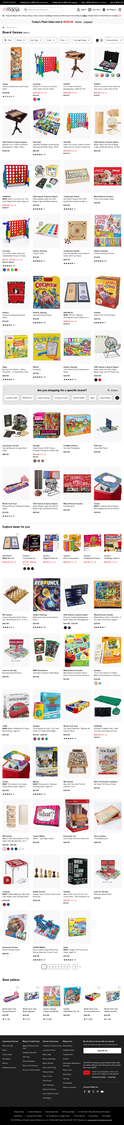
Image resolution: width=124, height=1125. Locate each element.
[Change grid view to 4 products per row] (97, 40)
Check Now (112, 1077)
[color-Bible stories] (99, 683)
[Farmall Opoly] (77, 483)
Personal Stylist (48, 1072)
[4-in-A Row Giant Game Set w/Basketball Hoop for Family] (16, 231)
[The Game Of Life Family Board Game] (77, 347)
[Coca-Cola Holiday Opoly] (108, 176)
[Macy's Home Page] (10, 9)
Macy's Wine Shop (49, 1067)
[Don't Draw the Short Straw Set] (77, 816)
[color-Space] (46, 738)
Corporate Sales (68, 1050)
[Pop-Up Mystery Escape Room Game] (16, 425)
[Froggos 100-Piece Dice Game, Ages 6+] (77, 927)
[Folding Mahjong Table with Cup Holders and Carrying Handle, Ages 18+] (16, 871)
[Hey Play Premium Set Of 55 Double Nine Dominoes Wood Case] (77, 176)
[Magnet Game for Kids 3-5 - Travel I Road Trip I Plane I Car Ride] (52, 543)
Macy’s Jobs (67, 1070)
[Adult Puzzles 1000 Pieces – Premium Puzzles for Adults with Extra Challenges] (47, 425)
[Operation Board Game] (47, 292)
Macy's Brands (48, 1063)
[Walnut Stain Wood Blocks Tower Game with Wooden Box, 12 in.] (16, 816)
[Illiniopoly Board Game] (108, 871)
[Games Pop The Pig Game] (108, 292)
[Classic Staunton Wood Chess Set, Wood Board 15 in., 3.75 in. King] (16, 594)
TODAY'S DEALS (9, 2)
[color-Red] (16, 269)
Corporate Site (68, 1054)
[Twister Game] (47, 231)
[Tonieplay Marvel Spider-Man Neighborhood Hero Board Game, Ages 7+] (108, 483)
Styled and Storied (69, 1087)
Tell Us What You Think (50, 1094)
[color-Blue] (4, 269)
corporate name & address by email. (99, 1120)
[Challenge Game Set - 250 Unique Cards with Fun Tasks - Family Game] (113, 543)
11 (75, 967)
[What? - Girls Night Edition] (47, 816)
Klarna (4, 1050)
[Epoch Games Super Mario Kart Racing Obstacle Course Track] (47, 927)
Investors (66, 1059)
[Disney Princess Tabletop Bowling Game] (16, 483)
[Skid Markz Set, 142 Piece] (72, 996)
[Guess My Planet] (108, 425)
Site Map (66, 1079)
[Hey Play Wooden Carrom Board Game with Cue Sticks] (77, 231)
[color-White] (19, 848)
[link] (16, 90)
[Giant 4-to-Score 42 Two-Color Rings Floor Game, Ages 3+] (16, 176)
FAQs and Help (7, 1046)
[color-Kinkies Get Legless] (32, 568)
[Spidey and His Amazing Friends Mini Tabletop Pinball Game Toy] (113, 996)
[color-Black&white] (69, 627)
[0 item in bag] (120, 9)
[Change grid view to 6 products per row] (101, 40)
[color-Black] (95, 379)
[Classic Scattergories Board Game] (16, 292)
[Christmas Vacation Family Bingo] (47, 650)
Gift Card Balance (29, 1061)
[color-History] (42, 738)
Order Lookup (7, 1054)
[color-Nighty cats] (34, 460)
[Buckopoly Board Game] (16, 650)
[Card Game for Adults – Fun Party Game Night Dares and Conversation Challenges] (31, 543)
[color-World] (34, 738)
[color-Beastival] (42, 460)
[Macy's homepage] (3, 28)
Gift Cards (26, 1057)
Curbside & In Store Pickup (52, 1046)
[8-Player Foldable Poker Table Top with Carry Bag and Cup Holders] (108, 706)
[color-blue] (38, 99)
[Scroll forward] (117, 398)
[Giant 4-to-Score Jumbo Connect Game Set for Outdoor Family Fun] (77, 122)
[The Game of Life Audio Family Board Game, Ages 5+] (16, 761)
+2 (23, 849)
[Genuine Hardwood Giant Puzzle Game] (16, 64)
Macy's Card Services (30, 1065)
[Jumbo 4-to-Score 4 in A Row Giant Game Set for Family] (47, 64)
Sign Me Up (102, 1051)
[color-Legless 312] (24, 568)
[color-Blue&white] (65, 627)
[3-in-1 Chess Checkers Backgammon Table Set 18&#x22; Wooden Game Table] (77, 64)
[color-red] (34, 99)
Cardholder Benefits (29, 1052)
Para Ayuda (6, 1059)
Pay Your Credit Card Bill (31, 1070)
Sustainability (67, 1083)
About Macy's (67, 1046)
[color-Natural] (4, 848)
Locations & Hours (49, 1050)
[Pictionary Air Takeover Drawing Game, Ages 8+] (47, 761)
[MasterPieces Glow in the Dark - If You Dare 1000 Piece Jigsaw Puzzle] (108, 594)
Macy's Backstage (49, 1059)
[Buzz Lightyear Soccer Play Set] (31, 996)
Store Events (47, 1080)
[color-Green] (12, 269)
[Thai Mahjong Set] (108, 816)
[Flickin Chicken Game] (16, 927)
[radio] (35, 99)
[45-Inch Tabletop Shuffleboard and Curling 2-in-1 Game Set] (77, 292)
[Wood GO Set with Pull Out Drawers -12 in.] (77, 761)
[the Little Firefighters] (77, 425)
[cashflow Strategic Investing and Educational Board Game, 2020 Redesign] (47, 122)
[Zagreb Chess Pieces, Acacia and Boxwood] (47, 871)
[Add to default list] (17, 534)
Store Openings (48, 1085)
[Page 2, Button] (80, 966)
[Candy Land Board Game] (108, 231)
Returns (5, 1063)
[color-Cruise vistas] (38, 460)
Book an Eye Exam (49, 1089)
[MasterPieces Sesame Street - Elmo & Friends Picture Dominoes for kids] (77, 650)
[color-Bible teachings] (95, 683)
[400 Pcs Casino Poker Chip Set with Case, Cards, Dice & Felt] (108, 64)
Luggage (87, 21)
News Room (67, 1074)
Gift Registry (47, 1098)
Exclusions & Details (99, 1077)
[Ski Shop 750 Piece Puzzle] (108, 761)
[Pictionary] (47, 347)
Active (78, 21)
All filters (114, 390)
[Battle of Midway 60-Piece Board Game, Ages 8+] (16, 706)
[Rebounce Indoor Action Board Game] (47, 594)
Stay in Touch (47, 1076)
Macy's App (47, 1054)
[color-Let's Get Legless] (28, 568)
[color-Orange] (8, 269)
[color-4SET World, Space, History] (38, 738)
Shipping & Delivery (9, 1067)
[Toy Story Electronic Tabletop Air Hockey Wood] (77, 706)
